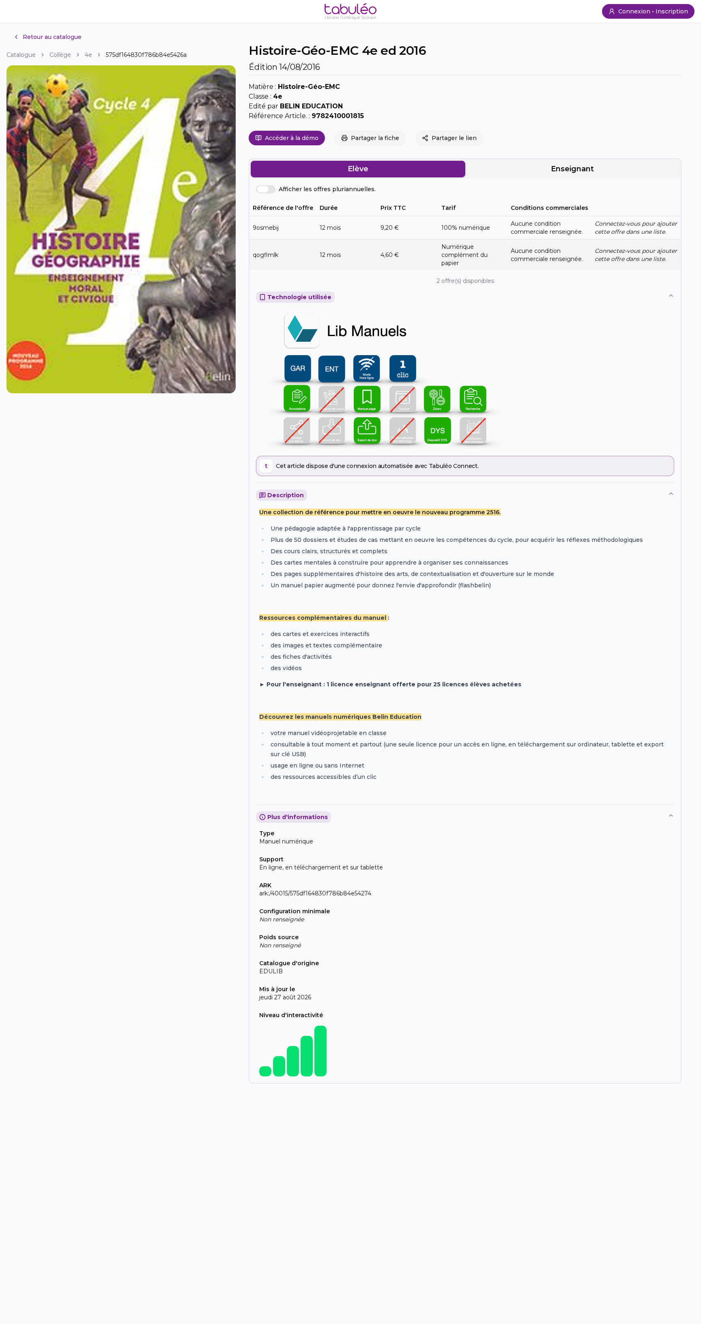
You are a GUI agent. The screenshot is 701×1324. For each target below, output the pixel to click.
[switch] (265, 189)
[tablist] (465, 169)
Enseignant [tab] (572, 168)
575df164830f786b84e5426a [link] (146, 54)
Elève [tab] (358, 168)
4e (88, 54)
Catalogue (21, 54)
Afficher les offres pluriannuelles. (327, 189)
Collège (60, 54)
